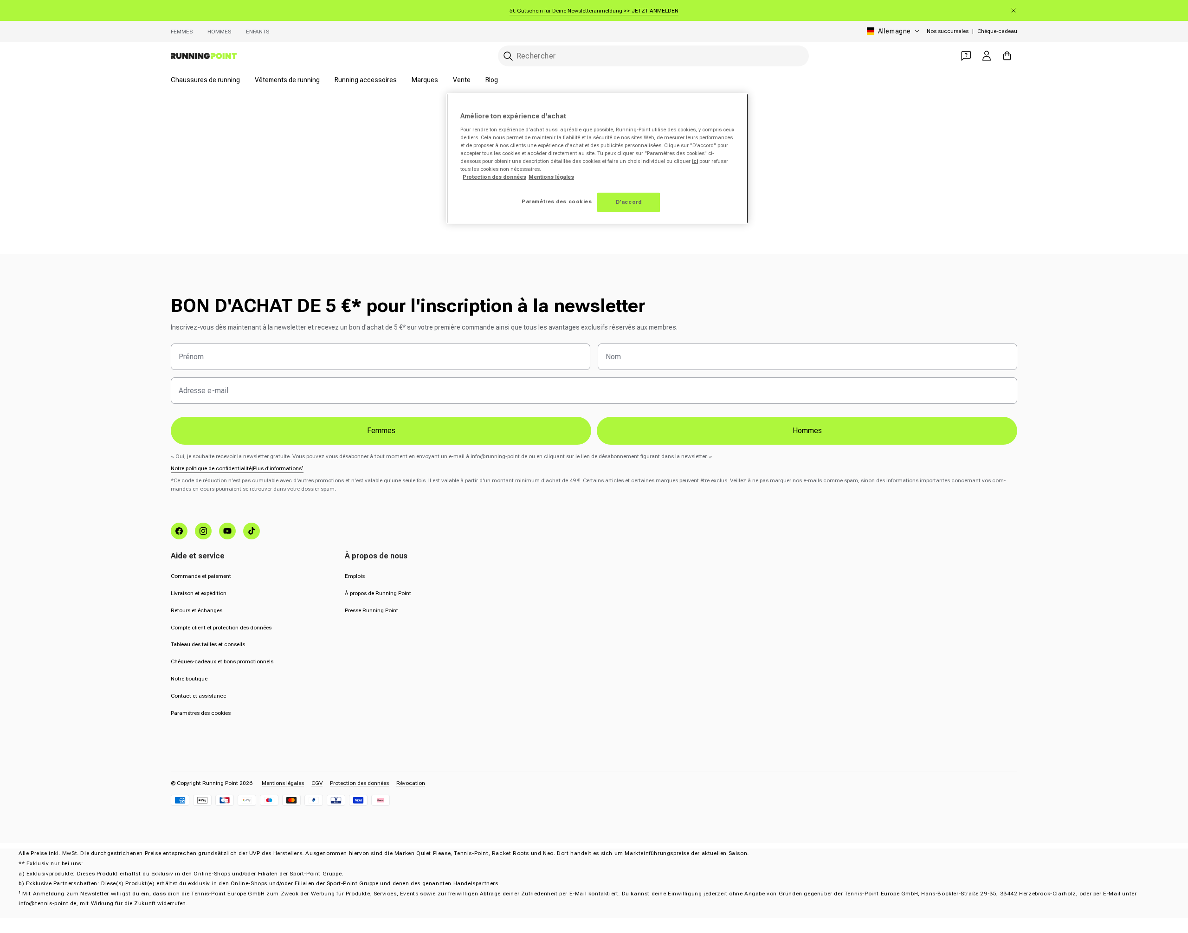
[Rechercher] (508, 56)
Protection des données (359, 783)
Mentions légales (283, 783)
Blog (491, 80)
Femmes (182, 31)
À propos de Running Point (378, 593)
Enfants (257, 31)
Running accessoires (366, 80)
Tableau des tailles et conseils (208, 644)
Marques (425, 80)
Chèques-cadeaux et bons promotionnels (222, 661)
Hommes (219, 31)
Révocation (410, 783)
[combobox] (653, 55)
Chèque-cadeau (997, 31)
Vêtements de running (287, 80)
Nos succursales (947, 31)
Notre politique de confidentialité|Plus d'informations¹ (237, 468)
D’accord (629, 202)
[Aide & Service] (966, 55)
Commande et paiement (201, 576)
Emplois (355, 576)
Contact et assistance (198, 696)
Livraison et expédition (198, 593)
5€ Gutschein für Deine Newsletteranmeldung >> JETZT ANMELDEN (594, 10)
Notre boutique (189, 678)
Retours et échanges (196, 610)
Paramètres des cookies (201, 713)
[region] (597, 158)
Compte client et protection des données (221, 627)
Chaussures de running (205, 80)
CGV (317, 783)
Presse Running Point (371, 610)
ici (695, 161)
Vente (462, 80)
